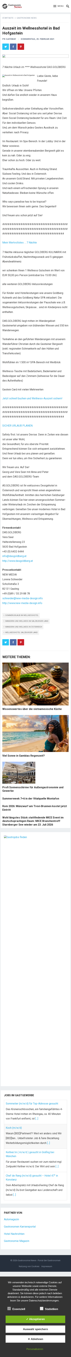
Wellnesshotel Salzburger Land (21, 632)
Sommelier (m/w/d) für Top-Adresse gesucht (32, 1103)
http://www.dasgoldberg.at (17, 560)
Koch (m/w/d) (14, 1127)
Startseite (8, 18)
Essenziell (18, 1309)
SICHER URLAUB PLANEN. (17, 425)
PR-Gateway (9, 39)
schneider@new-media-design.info (22, 598)
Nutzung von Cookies (29, 1266)
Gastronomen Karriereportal (20, 1226)
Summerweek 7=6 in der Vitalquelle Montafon (30, 798)
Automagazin (11, 1219)
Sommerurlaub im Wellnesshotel (21, 615)
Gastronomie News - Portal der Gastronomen (39, 1260)
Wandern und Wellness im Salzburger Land (26, 621)
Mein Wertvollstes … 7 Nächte (19, 242)
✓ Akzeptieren (35, 1319)
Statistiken (51, 1309)
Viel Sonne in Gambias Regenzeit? (23, 755)
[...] (36, 1118)
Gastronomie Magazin (16, 1241)
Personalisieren (34, 1349)
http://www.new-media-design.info (22, 603)
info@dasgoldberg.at (14, 556)
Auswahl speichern (35, 1329)
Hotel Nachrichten (14, 1233)
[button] (58, 6)
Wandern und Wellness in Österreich (23, 627)
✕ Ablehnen (35, 1339)
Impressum (46, 1266)
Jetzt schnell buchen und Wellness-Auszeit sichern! (32, 398)
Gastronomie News (26, 18)
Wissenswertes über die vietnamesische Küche (32, 709)
